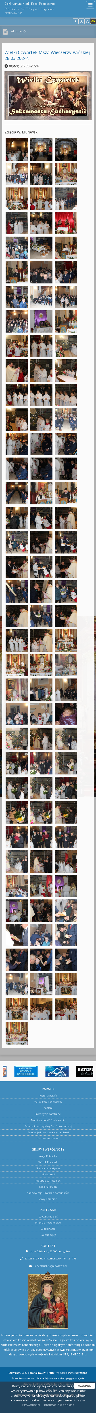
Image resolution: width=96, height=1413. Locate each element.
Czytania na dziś (48, 1216)
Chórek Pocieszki (48, 1162)
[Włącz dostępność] (93, 21)
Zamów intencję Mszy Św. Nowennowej (48, 1126)
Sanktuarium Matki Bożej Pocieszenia (30, 8)
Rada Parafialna (48, 1186)
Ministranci (48, 1174)
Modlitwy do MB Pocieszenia (48, 1120)
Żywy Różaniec (48, 1199)
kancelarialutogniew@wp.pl (50, 1265)
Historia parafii (48, 1095)
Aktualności (19, 31)
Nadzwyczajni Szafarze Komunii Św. (48, 1192)
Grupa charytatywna (48, 1168)
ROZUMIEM (84, 1386)
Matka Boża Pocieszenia (48, 1101)
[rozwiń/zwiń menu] (90, 4)
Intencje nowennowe (48, 1222)
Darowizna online (48, 1138)
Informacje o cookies (58, 1405)
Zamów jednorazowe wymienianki (48, 1132)
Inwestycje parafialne (48, 1113)
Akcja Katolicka (48, 1156)
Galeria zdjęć (48, 1234)
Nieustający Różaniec (48, 1180)
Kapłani (48, 1107)
